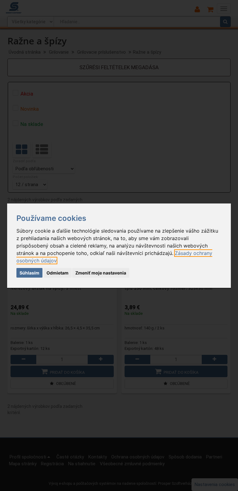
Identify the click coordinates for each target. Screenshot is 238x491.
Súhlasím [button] (29, 272)
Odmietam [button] (57, 272)
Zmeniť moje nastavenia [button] (100, 272)
